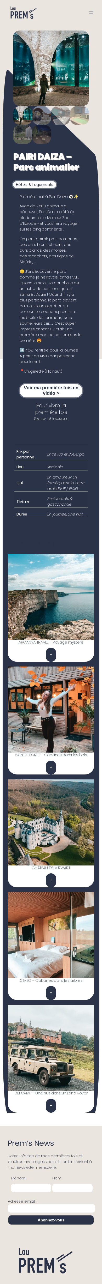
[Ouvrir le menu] (91, 13)
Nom (56, 1178)
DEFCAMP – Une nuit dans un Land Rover (50, 1093)
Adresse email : (22, 1201)
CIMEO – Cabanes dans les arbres (51, 980)
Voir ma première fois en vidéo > (51, 390)
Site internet (42, 418)
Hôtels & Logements (34, 184)
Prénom (18, 1178)
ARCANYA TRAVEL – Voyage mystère (51, 642)
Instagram (60, 418)
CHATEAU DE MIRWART (51, 867)
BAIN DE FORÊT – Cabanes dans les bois (51, 755)
